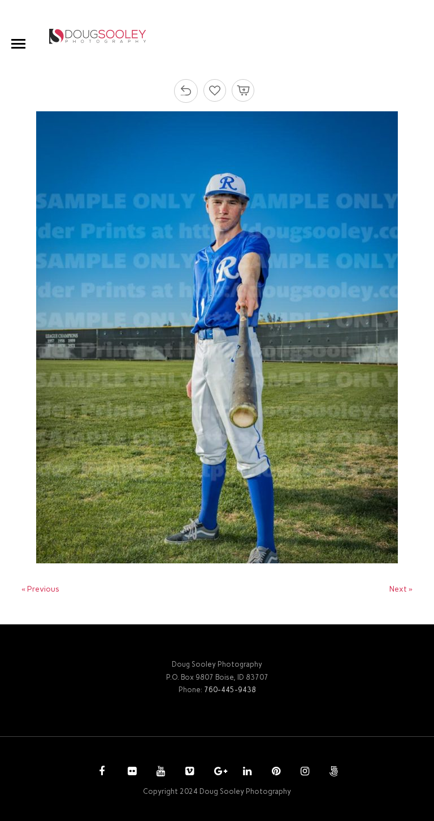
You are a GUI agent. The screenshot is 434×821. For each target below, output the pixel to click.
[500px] (332, 772)
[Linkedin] (246, 772)
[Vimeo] (188, 772)
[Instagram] (303, 772)
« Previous (40, 589)
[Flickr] (130, 772)
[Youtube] (159, 772)
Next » (401, 589)
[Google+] (217, 772)
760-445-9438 (230, 689)
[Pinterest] (274, 772)
